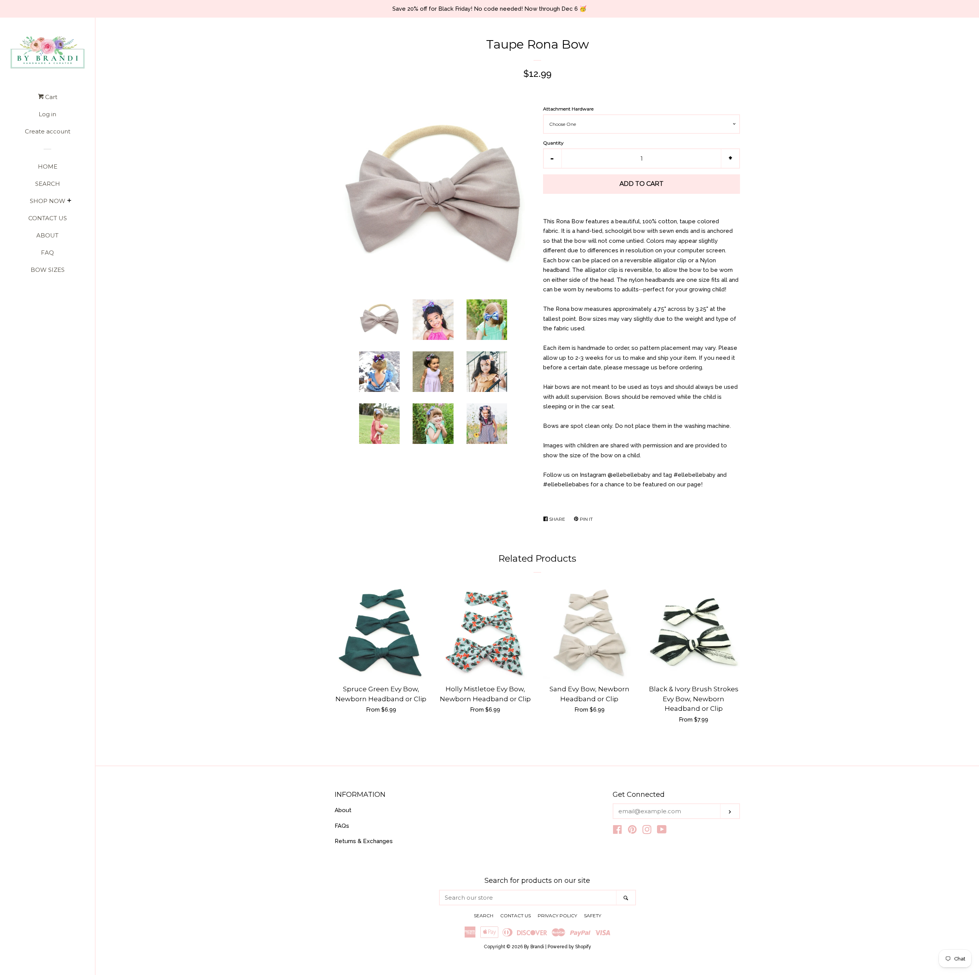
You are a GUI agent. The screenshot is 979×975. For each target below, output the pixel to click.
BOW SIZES (48, 269)
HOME (47, 166)
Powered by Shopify (569, 946)
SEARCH (47, 183)
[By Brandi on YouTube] (662, 831)
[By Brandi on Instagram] (647, 831)
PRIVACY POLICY (557, 915)
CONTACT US (47, 218)
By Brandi (534, 946)
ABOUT (47, 235)
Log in (47, 114)
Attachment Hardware (568, 109)
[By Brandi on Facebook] (617, 831)
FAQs (342, 825)
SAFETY (592, 915)
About (343, 810)
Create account (47, 131)
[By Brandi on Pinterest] (632, 831)
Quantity (553, 143)
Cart (50, 97)
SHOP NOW (47, 201)
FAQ (47, 252)
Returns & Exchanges (364, 841)
